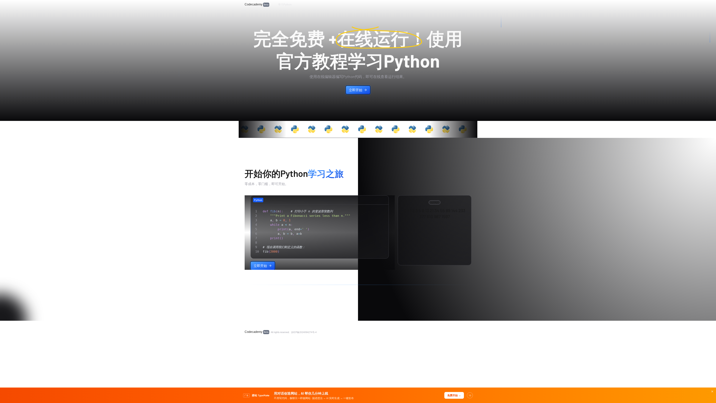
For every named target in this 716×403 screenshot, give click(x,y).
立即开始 (355, 90)
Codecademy (256, 4)
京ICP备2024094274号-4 (304, 332)
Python (258, 200)
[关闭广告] (712, 391)
